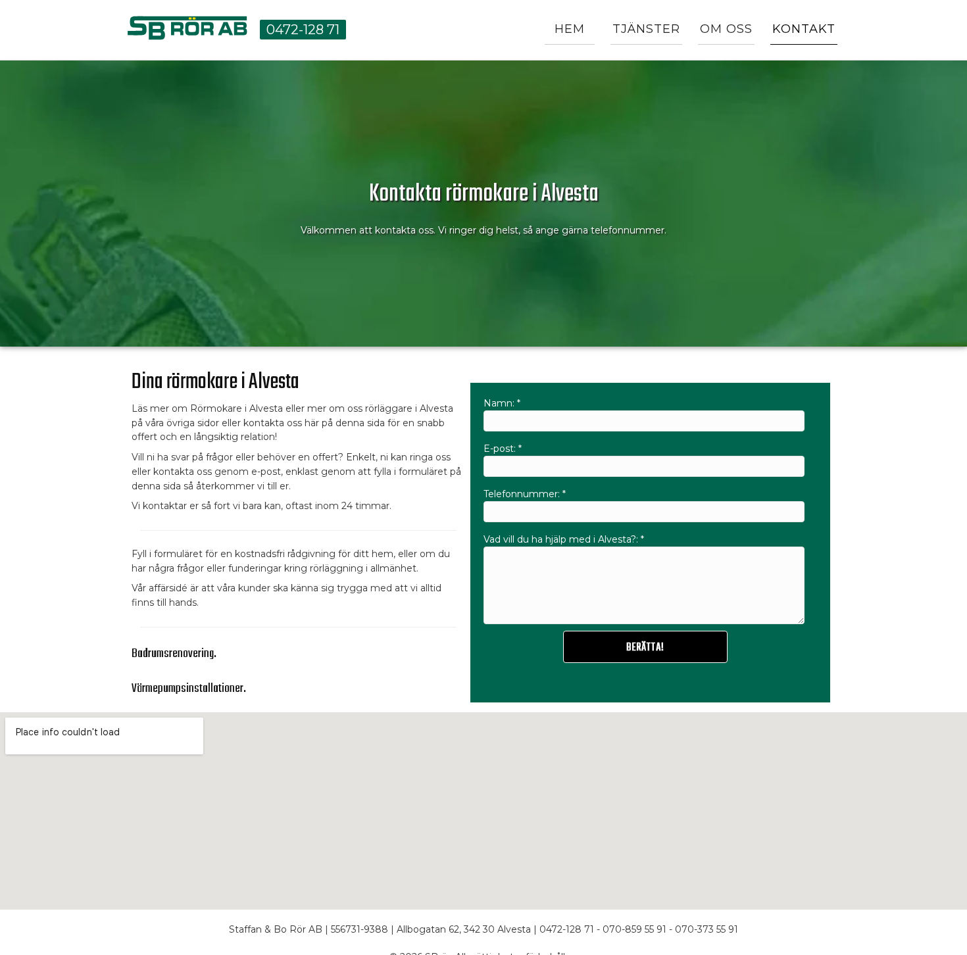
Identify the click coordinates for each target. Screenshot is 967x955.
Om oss (726, 29)
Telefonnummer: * (525, 494)
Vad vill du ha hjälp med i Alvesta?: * (564, 539)
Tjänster (646, 29)
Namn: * (502, 403)
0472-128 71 (302, 29)
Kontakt (803, 29)
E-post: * (503, 448)
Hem (570, 29)
